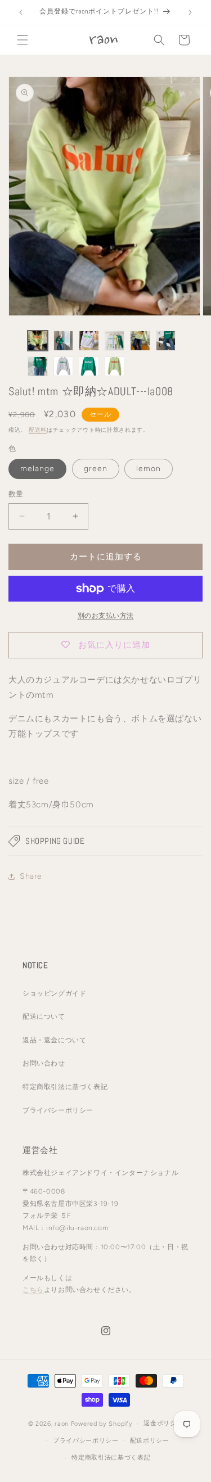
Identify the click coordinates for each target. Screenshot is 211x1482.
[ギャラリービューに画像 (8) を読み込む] (63, 366)
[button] (22, 40)
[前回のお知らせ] (20, 12)
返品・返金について (54, 1040)
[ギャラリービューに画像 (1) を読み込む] (38, 341)
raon (62, 1423)
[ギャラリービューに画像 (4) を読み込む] (115, 341)
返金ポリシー (163, 1423)
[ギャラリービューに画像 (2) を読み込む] (63, 341)
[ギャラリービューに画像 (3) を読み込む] (89, 341)
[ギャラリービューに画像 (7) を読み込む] (38, 366)
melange (37, 468)
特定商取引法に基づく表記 (65, 1087)
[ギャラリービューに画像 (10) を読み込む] (115, 366)
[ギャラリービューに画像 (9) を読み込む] (89, 366)
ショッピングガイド (54, 993)
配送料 (38, 429)
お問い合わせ (44, 1063)
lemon (148, 468)
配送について (44, 1016)
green (95, 468)
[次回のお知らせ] (190, 12)
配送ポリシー (149, 1440)
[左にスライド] (12, 356)
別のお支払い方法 (106, 616)
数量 (16, 494)
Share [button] (31, 876)
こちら (33, 1290)
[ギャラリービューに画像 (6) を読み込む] (166, 341)
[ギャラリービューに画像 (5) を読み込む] (140, 341)
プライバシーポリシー (58, 1110)
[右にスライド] (198, 356)
